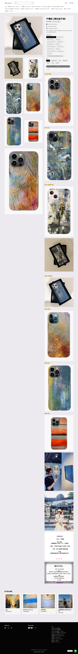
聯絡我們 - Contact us (9, 11)
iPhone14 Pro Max (51, 41)
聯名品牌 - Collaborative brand (27, 8)
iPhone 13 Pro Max (51, 46)
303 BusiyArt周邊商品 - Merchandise (12, 8)
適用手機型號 (48, 35)
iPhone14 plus (50, 44)
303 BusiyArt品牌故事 (56, 628)
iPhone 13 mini (50, 48)
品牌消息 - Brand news (36, 6)
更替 (60, 60)
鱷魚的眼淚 (65, 60)
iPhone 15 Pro (60, 37)
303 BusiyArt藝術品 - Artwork (58, 6)
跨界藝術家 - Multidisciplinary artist (42, 8)
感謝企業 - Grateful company (57, 8)
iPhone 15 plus (50, 39)
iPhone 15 (58, 39)
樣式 (47, 58)
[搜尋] (32, 3)
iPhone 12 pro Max (51, 51)
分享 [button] (48, 69)
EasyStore (45, 649)
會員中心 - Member (67, 8)
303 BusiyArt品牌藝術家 (56, 629)
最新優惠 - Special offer (26, 6)
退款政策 (42, 651)
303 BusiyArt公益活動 (46, 6)
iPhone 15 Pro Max (51, 37)
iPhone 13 (58, 48)
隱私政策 (39, 651)
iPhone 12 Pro (60, 51)
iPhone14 (57, 44)
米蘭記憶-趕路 (54, 60)
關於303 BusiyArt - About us (13, 6)
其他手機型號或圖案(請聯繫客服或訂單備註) (55, 56)
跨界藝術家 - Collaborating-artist (58, 635)
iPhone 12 (49, 53)
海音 (48, 60)
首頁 (6, 6)
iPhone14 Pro (60, 41)
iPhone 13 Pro (60, 46)
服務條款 (35, 651)
